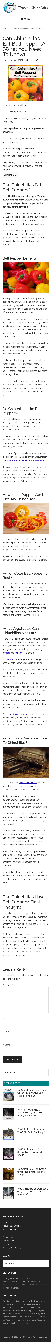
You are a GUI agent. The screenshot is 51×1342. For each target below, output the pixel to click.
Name (6, 1018)
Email (6, 1031)
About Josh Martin (10, 1229)
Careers (6, 1244)
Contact (6, 1233)
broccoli (6, 653)
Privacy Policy (8, 1237)
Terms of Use (8, 1241)
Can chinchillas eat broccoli (15, 714)
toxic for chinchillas (28, 782)
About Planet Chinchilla (12, 1226)
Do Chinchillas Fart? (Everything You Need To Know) (31, 1152)
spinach (18, 653)
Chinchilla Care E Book (12, 1248)
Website (6, 1045)
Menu (27, 19)
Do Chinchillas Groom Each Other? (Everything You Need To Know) (32, 1093)
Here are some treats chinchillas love (26, 460)
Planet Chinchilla (26, 7)
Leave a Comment (38, 60)
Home (5, 1222)
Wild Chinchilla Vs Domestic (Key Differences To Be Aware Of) (32, 1191)
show (15, 175)
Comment (8, 985)
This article (8, 659)
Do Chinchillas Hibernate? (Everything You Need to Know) (31, 1172)
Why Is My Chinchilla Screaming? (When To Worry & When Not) (29, 1112)
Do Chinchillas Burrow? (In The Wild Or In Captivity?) (31, 1131)
